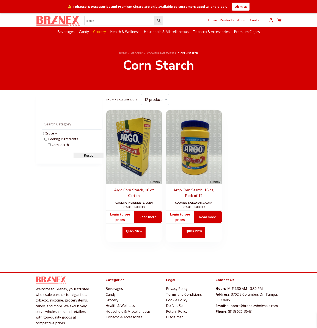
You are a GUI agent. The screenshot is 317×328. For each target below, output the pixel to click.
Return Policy (176, 311)
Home (212, 20)
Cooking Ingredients (129, 203)
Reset (88, 155)
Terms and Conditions (184, 294)
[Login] (271, 20)
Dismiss (241, 6)
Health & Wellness (125, 31)
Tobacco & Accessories (211, 31)
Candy (84, 31)
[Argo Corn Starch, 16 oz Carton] (134, 147)
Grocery (99, 31)
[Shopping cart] (279, 20)
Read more (148, 217)
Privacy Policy (177, 288)
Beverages (66, 31)
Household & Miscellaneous (166, 31)
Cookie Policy (176, 300)
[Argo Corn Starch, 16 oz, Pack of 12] (193, 147)
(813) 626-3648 (240, 311)
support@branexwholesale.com (252, 305)
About (242, 20)
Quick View (134, 231)
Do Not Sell (175, 305)
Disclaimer (174, 317)
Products (227, 20)
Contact (256, 20)
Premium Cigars (247, 31)
